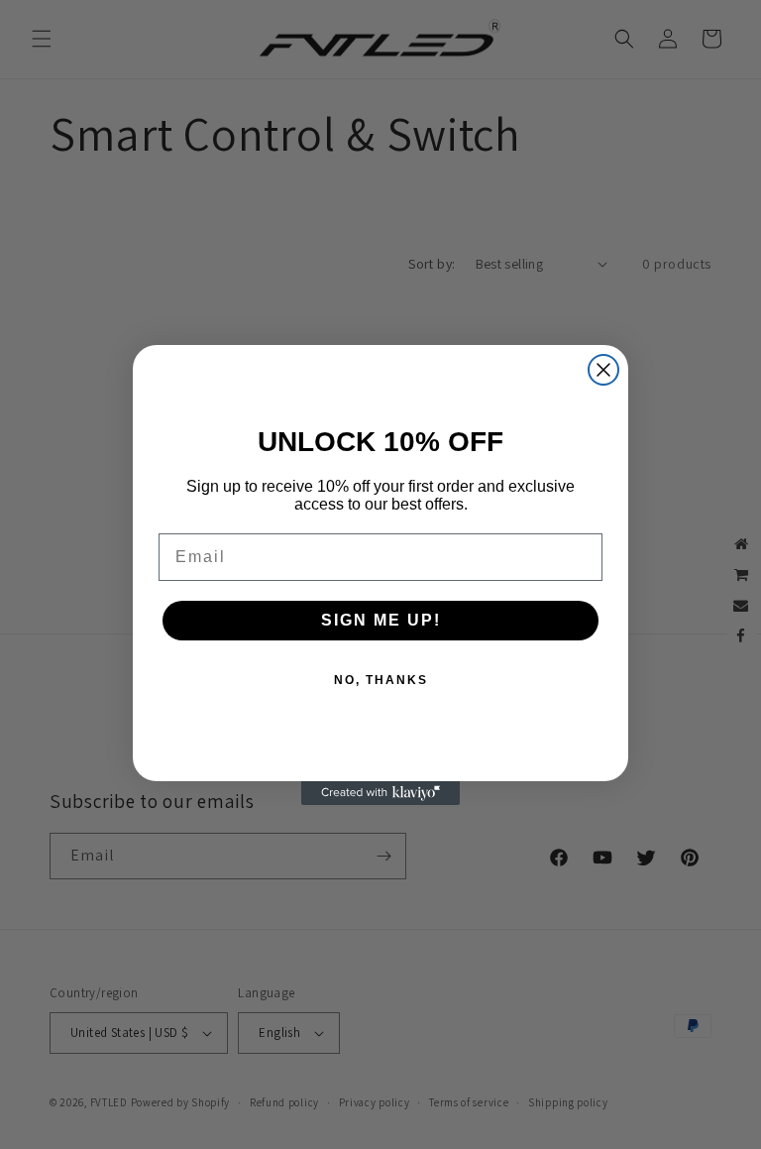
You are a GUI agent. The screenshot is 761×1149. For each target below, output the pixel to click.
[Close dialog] (603, 370)
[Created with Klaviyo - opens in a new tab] (380, 793)
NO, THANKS (381, 680)
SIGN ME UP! (381, 620)
